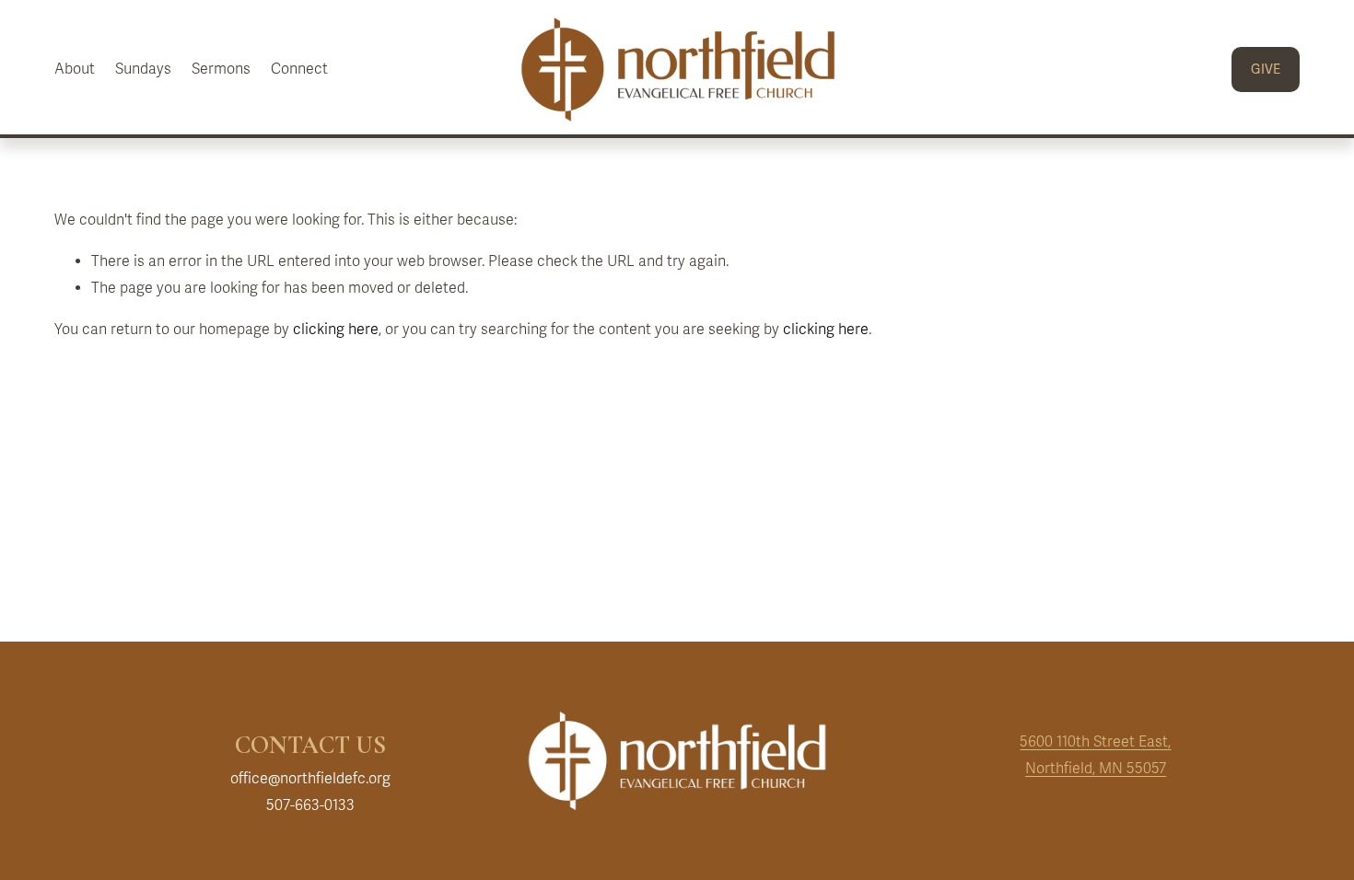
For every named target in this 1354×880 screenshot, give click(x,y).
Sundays (143, 69)
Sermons (221, 69)
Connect (299, 69)
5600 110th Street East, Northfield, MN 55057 (1095, 755)
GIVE (1265, 69)
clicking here (336, 329)
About (74, 69)
